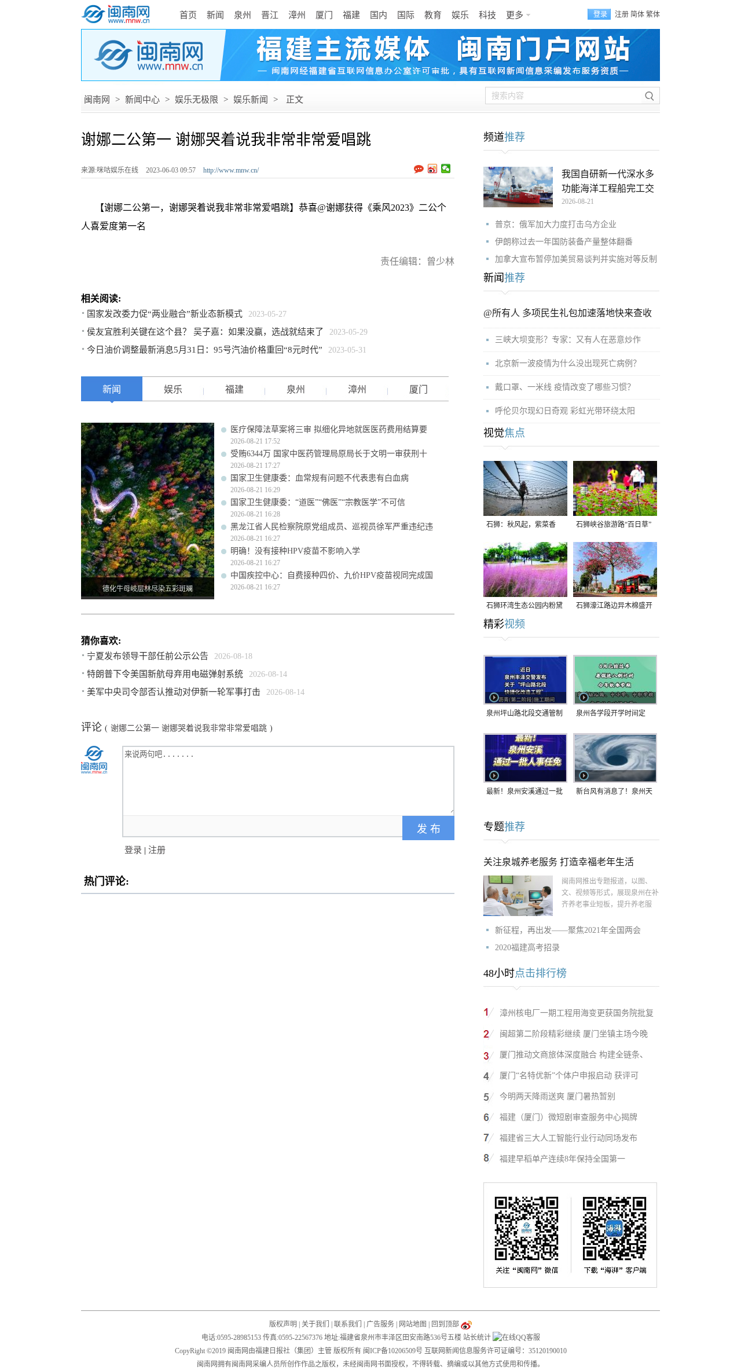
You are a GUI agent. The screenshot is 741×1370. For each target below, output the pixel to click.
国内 (378, 15)
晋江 (269, 15)
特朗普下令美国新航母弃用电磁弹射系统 (165, 674)
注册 (622, 14)
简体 (637, 14)
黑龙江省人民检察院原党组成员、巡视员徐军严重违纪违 (331, 526)
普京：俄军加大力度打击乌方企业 (556, 224)
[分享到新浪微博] (433, 168)
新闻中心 (142, 99)
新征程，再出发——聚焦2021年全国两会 (568, 930)
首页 (188, 15)
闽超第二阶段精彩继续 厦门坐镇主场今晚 (574, 1034)
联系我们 (348, 1324)
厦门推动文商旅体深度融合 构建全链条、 (574, 1054)
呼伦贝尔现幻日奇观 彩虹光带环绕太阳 (565, 410)
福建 (351, 15)
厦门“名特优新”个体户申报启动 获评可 (569, 1075)
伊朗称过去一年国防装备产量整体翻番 (564, 241)
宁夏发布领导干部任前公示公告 (147, 656)
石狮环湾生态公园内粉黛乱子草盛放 (524, 606)
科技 (487, 15)
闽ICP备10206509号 (393, 1351)
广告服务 (380, 1324)
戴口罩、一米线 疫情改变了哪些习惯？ (565, 387)
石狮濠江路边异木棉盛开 (614, 606)
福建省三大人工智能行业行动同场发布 (568, 1138)
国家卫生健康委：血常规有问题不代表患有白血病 (319, 478)
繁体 (653, 14)
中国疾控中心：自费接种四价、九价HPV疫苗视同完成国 (331, 575)
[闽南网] (118, 14)
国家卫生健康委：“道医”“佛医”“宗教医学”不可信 (317, 502)
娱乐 (460, 15)
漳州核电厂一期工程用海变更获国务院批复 (577, 1013)
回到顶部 (445, 1324)
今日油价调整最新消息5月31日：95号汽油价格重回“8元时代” (204, 349)
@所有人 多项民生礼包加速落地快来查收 (567, 313)
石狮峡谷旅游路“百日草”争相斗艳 (613, 525)
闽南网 (97, 99)
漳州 (297, 15)
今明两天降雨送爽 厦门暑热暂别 (557, 1096)
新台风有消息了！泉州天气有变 (614, 792)
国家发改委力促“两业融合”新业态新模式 (165, 313)
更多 (514, 15)
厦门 (324, 15)
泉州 (242, 15)
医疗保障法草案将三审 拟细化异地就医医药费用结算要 (328, 429)
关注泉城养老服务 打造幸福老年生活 (558, 862)
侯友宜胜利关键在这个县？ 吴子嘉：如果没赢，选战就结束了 (205, 331)
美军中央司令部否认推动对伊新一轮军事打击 (174, 692)
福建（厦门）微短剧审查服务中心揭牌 (568, 1117)
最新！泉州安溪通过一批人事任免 (524, 792)
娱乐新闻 (250, 99)
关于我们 (315, 1324)
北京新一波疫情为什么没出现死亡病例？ (568, 363)
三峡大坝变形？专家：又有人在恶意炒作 (568, 339)
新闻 (215, 15)
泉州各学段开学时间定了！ (610, 714)
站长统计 (477, 1338)
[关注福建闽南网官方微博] (466, 1324)
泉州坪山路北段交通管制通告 (524, 714)
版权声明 (283, 1324)
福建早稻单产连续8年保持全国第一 (562, 1159)
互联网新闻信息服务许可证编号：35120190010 (495, 1351)
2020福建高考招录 (527, 947)
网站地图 (413, 1324)
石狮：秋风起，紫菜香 (521, 525)
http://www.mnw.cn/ (231, 170)
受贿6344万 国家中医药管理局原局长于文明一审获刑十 (328, 453)
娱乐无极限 (196, 99)
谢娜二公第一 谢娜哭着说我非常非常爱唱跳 (189, 728)
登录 (133, 850)
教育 (433, 15)
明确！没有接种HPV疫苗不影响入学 (295, 551)
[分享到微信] (446, 168)
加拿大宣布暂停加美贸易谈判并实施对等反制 (576, 259)
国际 (405, 15)
